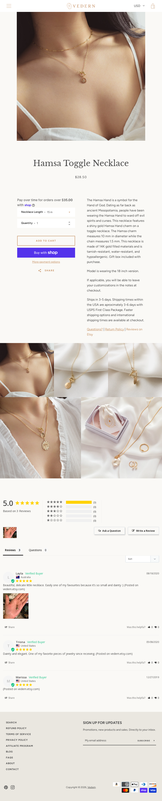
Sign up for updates (102, 723)
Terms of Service (18, 734)
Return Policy (114, 329)
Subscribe (144, 740)
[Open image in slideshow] (81, 76)
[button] (150, 627)
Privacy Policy (17, 740)
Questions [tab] (35, 550)
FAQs (9, 757)
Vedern (92, 787)
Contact (12, 769)
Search (11, 722)
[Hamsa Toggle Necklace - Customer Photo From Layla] (10, 532)
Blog (9, 751)
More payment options (46, 262)
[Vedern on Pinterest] (6, 787)
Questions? (95, 329)
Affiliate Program (19, 746)
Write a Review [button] (145, 530)
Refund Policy (16, 728)
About (10, 763)
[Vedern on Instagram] (13, 787)
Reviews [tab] (10, 550)
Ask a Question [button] (111, 530)
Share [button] (11, 627)
